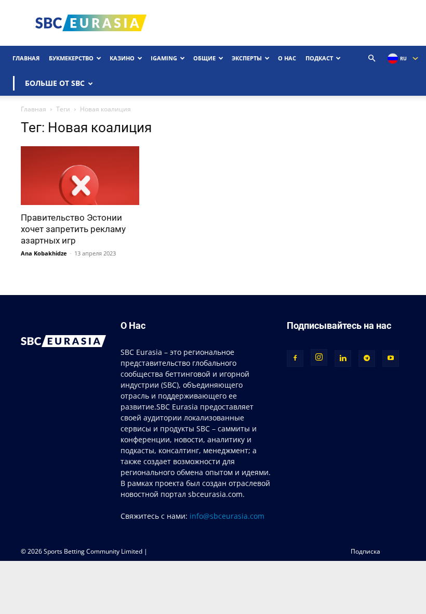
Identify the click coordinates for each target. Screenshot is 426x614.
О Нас (287, 58)
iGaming (164, 58)
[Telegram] (366, 358)
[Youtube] (390, 358)
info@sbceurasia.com (227, 516)
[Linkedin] (343, 358)
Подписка (365, 551)
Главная (25, 58)
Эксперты (247, 58)
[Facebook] (295, 358)
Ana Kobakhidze (44, 253)
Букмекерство (71, 58)
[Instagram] (319, 357)
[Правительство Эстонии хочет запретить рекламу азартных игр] (80, 175)
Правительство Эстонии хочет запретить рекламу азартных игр (73, 229)
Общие (204, 58)
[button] (372, 58)
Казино (122, 58)
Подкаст (319, 58)
